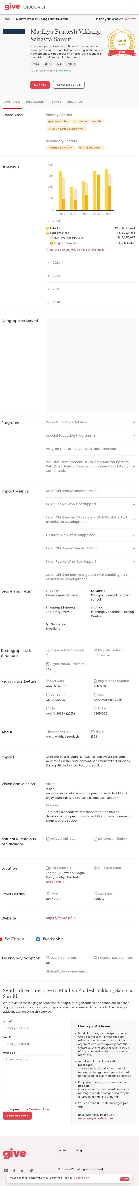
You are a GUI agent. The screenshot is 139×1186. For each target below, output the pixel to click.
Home (7, 19)
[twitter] (31, 1171)
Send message (17, 1115)
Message (9, 1053)
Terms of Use (39, 1109)
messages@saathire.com (95, 1118)
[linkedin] (23, 1171)
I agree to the (29, 1109)
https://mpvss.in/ (59, 918)
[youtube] (6, 1171)
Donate (40, 85)
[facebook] (14, 1171)
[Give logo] (28, 1153)
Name (7, 1021)
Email (7, 1037)
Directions (54, 882)
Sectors (63, 1150)
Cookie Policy (81, 1177)
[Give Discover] (24, 7)
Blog (79, 1150)
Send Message (69, 85)
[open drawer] (131, 7)
